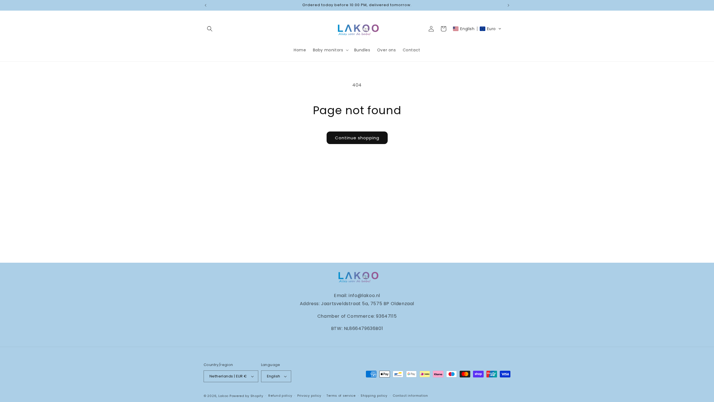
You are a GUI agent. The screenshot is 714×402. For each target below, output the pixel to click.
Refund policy (280, 395)
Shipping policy (374, 395)
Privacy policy (309, 395)
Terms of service (340, 395)
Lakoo (223, 396)
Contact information (410, 395)
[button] (210, 29)
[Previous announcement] (205, 5)
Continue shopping (357, 138)
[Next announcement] (508, 5)
